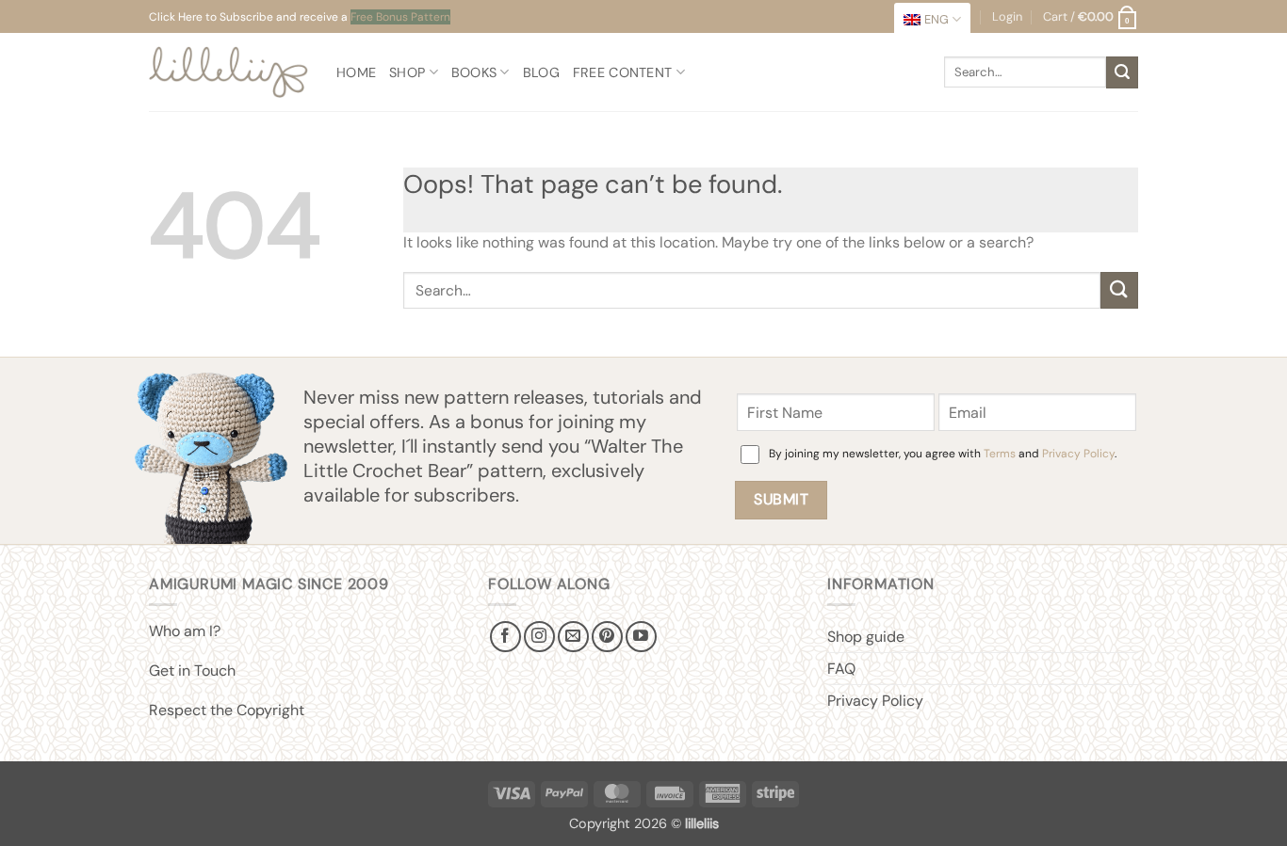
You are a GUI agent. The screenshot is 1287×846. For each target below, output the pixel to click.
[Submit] (1122, 72)
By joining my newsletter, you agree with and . (942, 453)
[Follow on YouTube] (641, 636)
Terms (1000, 453)
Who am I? (184, 631)
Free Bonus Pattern (400, 16)
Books (474, 72)
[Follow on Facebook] (505, 636)
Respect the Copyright (226, 710)
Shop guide (865, 636)
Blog (541, 72)
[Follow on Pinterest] (607, 636)
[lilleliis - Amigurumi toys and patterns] (228, 72)
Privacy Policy (1078, 453)
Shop (407, 72)
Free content (622, 72)
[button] (1090, 17)
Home (356, 72)
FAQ (841, 668)
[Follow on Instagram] (539, 636)
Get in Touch (192, 670)
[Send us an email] (573, 636)
